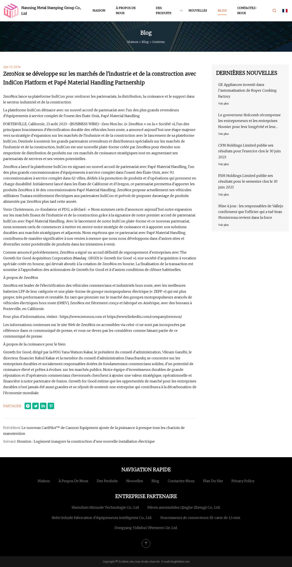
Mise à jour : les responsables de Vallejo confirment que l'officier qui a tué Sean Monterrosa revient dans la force (250, 212)
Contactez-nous (247, 10)
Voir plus (223, 103)
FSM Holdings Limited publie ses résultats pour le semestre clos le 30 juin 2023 (247, 181)
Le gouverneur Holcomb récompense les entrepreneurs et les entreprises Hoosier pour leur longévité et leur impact (249, 121)
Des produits (163, 10)
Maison (99, 10)
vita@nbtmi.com (180, 561)
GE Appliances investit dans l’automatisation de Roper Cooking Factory (247, 90)
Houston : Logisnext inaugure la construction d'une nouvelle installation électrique (86, 441)
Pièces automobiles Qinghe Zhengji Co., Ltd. (183, 507)
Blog (222, 10)
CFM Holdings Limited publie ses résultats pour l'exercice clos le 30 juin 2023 (249, 151)
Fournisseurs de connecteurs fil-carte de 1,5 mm (200, 518)
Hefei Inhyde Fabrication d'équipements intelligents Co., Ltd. (102, 518)
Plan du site (213, 481)
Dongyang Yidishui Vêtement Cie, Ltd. (146, 528)
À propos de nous (126, 10)
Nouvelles (198, 10)
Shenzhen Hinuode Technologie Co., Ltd (105, 507)
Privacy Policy (243, 481)
